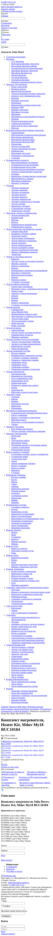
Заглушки (15, 590)
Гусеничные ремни (19, 456)
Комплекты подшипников (22, 514)
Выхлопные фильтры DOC (23, 139)
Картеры (15, 98)
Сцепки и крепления (20, 447)
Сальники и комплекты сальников (26, 599)
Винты (14, 482)
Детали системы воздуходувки (24, 250)
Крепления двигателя (20, 153)
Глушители (16, 537)
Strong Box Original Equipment (24, 691)
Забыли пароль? (8, 934)
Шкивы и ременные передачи (24, 567)
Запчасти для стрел (19, 654)
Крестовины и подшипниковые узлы (27, 519)
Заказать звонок (8, 9)
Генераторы (16, 144)
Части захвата (17, 675)
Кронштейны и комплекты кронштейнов (29, 270)
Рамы (13, 553)
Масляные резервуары (21, 181)
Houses (14, 532)
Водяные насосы (18, 89)
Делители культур (19, 236)
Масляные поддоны (20, 112)
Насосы (14, 222)
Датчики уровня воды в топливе (25, 201)
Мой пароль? (6, 860)
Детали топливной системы (23, 149)
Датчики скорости (19, 197)
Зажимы (15, 486)
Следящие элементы (20, 507)
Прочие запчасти (18, 541)
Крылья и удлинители (21, 273)
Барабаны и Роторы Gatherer (23, 234)
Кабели (14, 399)
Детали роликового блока (22, 247)
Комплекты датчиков (20, 206)
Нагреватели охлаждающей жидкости (28, 117)
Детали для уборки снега (22, 649)
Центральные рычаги (20, 450)
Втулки (14, 509)
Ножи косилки (17, 323)
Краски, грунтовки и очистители (25, 417)
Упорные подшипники (21, 523)
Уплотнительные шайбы (22, 604)
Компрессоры (17, 218)
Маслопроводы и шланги (22, 179)
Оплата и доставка (9, 28)
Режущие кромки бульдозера (23, 670)
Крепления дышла (19, 443)
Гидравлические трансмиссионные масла (29, 413)
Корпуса (15, 539)
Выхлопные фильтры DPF (22, 142)
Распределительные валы (22, 121)
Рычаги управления (20, 303)
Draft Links (16, 436)
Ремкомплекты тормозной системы (26, 355)
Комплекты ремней (19, 558)
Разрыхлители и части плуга (23, 668)
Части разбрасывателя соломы (24, 686)
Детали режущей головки (22, 321)
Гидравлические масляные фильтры (27, 68)
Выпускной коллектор (21, 91)
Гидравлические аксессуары (23, 167)
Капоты (14, 268)
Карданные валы (18, 374)
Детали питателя (18, 243)
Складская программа (15, 57)
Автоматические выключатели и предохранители (25, 618)
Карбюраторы (17, 151)
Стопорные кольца (19, 496)
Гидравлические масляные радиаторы (28, 169)
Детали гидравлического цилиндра (26, 172)
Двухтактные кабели (20, 440)
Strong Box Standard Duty (22, 693)
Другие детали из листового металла (27, 261)
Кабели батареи (18, 698)
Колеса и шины (18, 468)
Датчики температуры (21, 199)
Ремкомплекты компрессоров (24, 224)
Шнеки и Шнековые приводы (24, 252)
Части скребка (17, 677)
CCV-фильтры (17, 61)
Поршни (15, 119)
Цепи (13, 562)
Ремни (14, 560)
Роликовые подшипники (22, 521)
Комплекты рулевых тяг (21, 574)
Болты (14, 479)
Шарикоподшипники (20, 528)
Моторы (15, 220)
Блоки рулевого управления (23, 571)
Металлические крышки (22, 275)
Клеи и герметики (19, 415)
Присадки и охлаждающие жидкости (27, 422)
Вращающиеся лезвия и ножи (24, 314)
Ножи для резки (18, 326)
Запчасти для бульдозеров (22, 652)
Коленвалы (16, 103)
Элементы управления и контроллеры (28, 643)
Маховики (15, 114)
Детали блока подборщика (23, 238)
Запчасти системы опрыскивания (26, 344)
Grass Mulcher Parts (19, 312)
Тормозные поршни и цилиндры (25, 369)
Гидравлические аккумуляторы (25, 165)
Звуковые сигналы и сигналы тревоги (28, 624)
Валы (13, 438)
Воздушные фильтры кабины (24, 66)
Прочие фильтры (18, 75)
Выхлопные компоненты (22, 137)
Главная (4, 707)
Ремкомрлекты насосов (21, 227)
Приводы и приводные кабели (24, 385)
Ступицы (15, 473)
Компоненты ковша (20, 659)
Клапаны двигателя (20, 100)
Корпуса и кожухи (19, 548)
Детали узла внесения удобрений (25, 342)
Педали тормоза (18, 353)
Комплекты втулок (19, 512)
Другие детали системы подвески (26, 332)
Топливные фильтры (20, 80)
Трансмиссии (17, 390)
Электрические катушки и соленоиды (28, 638)
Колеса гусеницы (18, 466)
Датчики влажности (20, 188)
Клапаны (15, 174)
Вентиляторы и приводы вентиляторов (28, 135)
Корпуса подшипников (21, 516)
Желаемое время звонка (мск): (14, 911)
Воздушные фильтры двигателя (25, 64)
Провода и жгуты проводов (23, 631)
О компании (6, 23)
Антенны (15, 397)
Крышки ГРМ (17, 107)
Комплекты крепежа (20, 489)
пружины (15, 493)
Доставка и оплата (14, 871)
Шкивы (14, 544)
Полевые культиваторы (21, 666)
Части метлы (17, 684)
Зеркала (14, 296)
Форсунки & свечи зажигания (24, 126)
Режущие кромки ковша (21, 672)
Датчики (15, 622)
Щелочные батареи (19, 702)
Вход (3, 855)
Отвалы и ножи (18, 661)
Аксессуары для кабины (22, 286)
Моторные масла (18, 420)
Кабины (14, 298)
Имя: (4, 901)
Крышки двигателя (19, 110)
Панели (14, 277)
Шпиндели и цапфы (20, 576)
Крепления (16, 608)
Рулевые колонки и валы (22, 578)
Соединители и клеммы (21, 636)
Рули (13, 583)
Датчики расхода (18, 195)
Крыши (14, 300)
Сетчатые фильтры (19, 77)
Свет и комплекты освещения (24, 613)
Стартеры (15, 158)
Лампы (14, 610)
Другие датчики (18, 204)
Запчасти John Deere (18, 707)
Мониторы (16, 406)
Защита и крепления (20, 266)
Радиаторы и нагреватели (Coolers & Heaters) (26, 710)
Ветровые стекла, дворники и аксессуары (29, 289)
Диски (14, 461)
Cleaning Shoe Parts (19, 231)
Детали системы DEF (20, 146)
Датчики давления (19, 190)
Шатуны (15, 128)
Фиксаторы (16, 498)
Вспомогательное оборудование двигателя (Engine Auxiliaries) (22, 708)
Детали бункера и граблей (22, 647)
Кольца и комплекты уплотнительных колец (30, 592)
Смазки (14, 424)
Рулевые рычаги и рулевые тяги (25, 581)
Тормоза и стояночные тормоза (25, 360)
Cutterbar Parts (17, 309)
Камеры (14, 401)
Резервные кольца (19, 597)
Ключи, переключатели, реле (24, 626)
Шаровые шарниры (19, 337)
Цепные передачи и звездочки (24, 564)
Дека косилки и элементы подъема (26, 316)
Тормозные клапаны (20, 367)
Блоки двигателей (19, 87)
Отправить (6, 916)
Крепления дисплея (20, 404)
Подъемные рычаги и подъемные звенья (29, 445)
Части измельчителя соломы (23, 682)
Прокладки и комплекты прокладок (27, 594)
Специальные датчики (21, 208)
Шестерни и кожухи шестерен (24, 392)
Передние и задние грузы (22, 551)
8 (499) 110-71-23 (8, 2)
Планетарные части (20, 381)
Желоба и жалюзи (19, 264)
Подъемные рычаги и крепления (25, 663)
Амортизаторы (17, 133)
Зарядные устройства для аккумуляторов (29, 695)
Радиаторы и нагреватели (22, 156)
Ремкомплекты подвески (22, 335)
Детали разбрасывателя (21, 245)
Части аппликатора (19, 349)
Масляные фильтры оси (21, 73)
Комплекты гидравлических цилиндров (28, 176)
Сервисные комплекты (21, 123)
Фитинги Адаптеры (20, 183)
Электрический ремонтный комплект (27, 640)
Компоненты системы (21, 346)
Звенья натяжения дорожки (23, 463)
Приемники (16, 408)
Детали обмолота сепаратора (24, 241)
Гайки (14, 484)
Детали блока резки (20, 319)
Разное (14, 388)
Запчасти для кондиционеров (24, 293)
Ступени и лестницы (20, 282)
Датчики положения (20, 192)
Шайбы (14, 500)
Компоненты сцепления (21, 376)
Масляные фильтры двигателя (24, 71)
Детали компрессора (20, 215)
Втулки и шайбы (18, 477)
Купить (4, 765)
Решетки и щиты (18, 280)
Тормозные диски (19, 362)
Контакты (5, 25)
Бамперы (15, 259)
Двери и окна (17, 291)
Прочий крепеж (18, 491)
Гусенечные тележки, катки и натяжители (29, 454)
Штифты (15, 502)
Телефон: (6, 906)
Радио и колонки (18, 633)
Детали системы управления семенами (28, 431)
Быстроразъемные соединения (24, 162)
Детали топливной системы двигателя (28, 94)
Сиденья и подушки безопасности (26, 305)
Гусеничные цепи (19, 459)
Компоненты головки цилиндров (26, 105)
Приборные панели (19, 629)
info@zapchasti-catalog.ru (11, 7)
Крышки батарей (18, 700)
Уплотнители (17, 601)
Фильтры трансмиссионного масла (26, 82)
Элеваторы (16, 254)
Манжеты (15, 470)
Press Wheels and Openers (22, 429)
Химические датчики (20, 211)
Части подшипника (19, 525)
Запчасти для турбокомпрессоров (26, 96)
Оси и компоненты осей (22, 378)
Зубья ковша (16, 656)
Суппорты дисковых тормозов (24, 358)
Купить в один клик (10, 767)
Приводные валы (18, 383)
